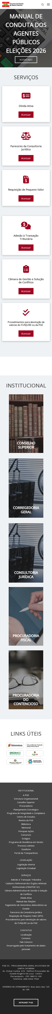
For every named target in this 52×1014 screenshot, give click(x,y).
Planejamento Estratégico (26, 809)
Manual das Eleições (26, 901)
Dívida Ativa (26, 897)
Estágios (26, 838)
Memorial (26, 827)
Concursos (26, 834)
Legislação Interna (26, 864)
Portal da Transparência (26, 853)
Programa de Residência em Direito (26, 842)
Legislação (26, 860)
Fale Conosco (26, 941)
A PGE (26, 795)
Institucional (26, 790)
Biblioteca (26, 824)
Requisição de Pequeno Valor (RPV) (26, 915)
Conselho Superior (26, 802)
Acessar (26, 114)
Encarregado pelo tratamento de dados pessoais (26, 947)
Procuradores (26, 805)
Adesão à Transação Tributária (26, 879)
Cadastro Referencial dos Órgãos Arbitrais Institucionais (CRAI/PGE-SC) (26, 885)
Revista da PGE (26, 820)
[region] (26, 38)
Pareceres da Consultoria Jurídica (26, 912)
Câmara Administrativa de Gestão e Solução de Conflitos (26, 892)
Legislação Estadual (26, 868)
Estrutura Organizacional (26, 798)
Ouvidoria (26, 849)
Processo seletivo (26, 845)
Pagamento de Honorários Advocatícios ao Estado (26, 907)
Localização (26, 934)
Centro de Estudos (26, 816)
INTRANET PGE (26, 1002)
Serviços (26, 875)
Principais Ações (26, 831)
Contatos (26, 930)
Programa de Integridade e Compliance (26, 813)
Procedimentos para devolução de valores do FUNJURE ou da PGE (26, 921)
